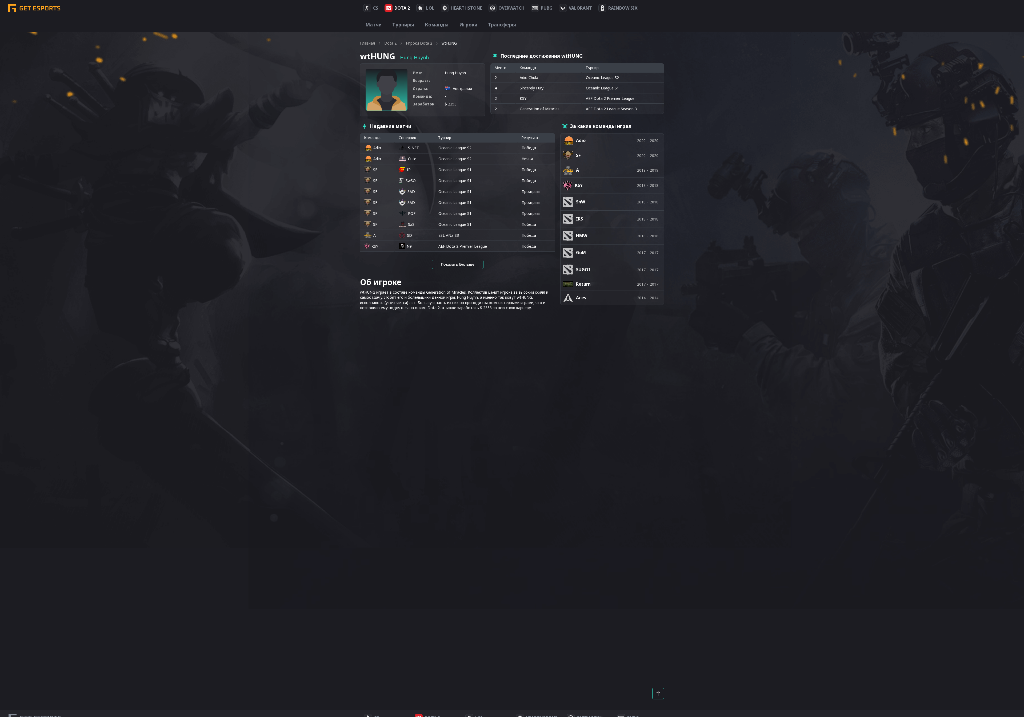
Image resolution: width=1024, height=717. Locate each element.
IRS (579, 219)
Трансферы (502, 24)
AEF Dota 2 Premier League (462, 246)
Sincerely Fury (531, 87)
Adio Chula (529, 77)
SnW (580, 202)
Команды (437, 24)
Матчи (373, 24)
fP (409, 169)
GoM (581, 252)
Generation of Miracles (539, 108)
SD (409, 235)
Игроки (468, 24)
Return (583, 284)
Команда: (422, 96)
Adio (377, 147)
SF (375, 169)
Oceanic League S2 (454, 147)
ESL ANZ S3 (448, 235)
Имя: (417, 72)
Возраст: (421, 80)
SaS (411, 224)
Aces (581, 298)
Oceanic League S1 (454, 169)
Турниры (403, 24)
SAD (411, 191)
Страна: (420, 88)
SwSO (411, 180)
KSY (523, 98)
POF (411, 213)
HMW (581, 236)
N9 (409, 246)
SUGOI (583, 270)
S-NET (413, 147)
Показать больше (457, 264)
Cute (412, 158)
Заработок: (424, 104)
